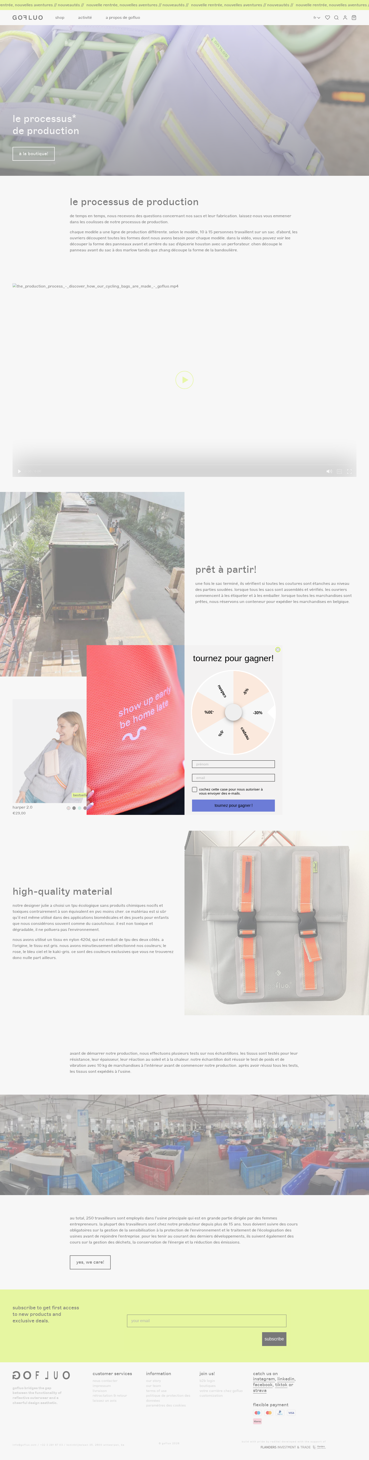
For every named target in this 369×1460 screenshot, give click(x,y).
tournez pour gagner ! (234, 805)
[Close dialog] (277, 649)
